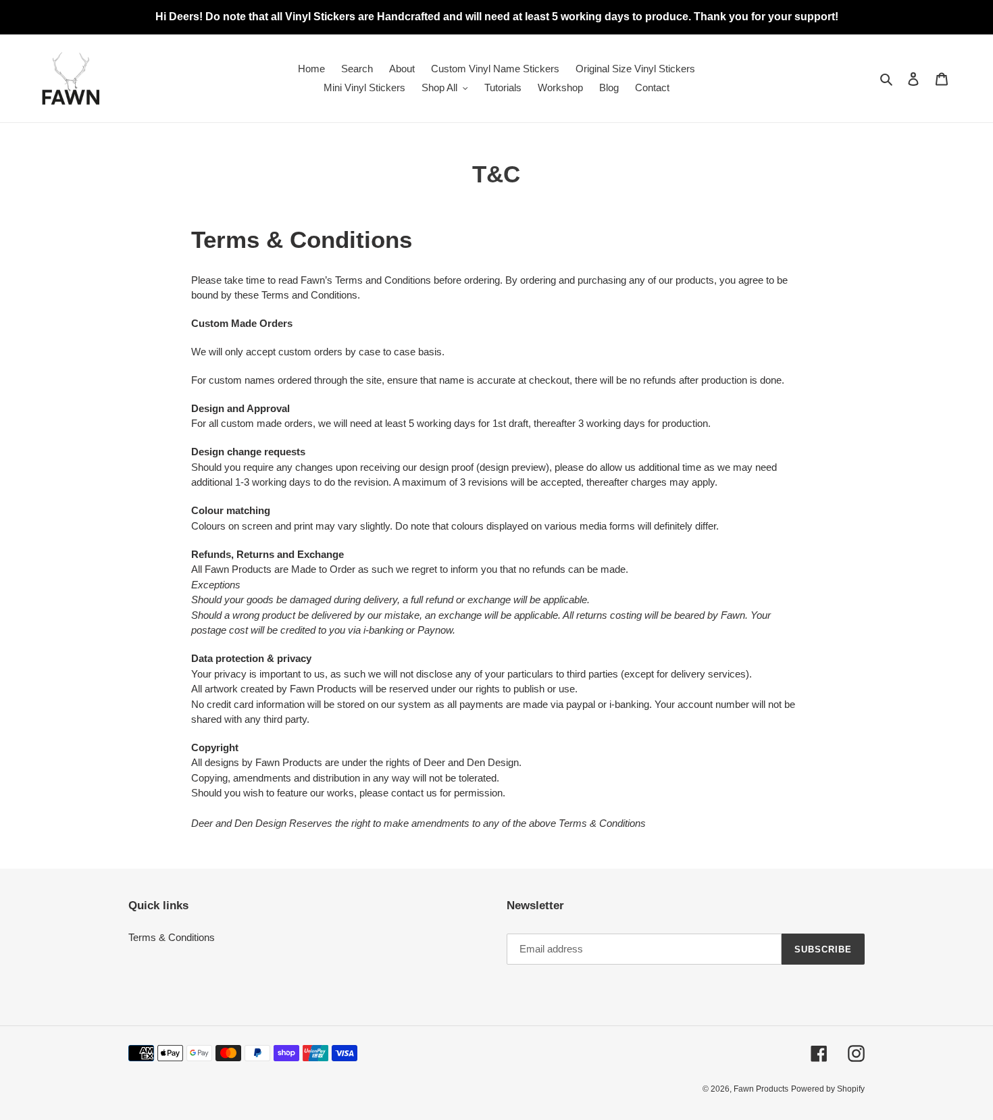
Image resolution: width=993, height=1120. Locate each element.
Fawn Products (761, 1089)
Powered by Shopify (828, 1089)
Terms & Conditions (171, 937)
